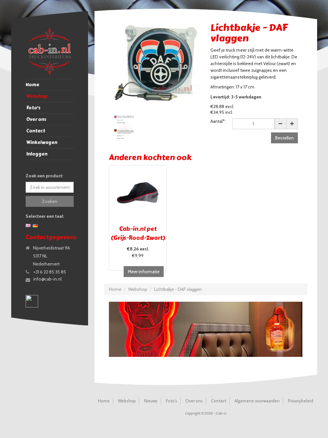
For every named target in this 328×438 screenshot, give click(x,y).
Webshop (36, 96)
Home (32, 84)
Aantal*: (218, 121)
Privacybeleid (300, 400)
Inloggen (36, 154)
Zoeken (49, 201)
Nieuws (151, 400)
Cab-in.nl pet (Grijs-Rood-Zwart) (138, 233)
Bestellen (284, 138)
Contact (35, 131)
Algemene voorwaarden (257, 400)
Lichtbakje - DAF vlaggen (178, 289)
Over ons (36, 119)
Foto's (33, 108)
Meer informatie (144, 271)
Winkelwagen (41, 142)
